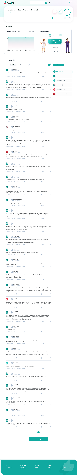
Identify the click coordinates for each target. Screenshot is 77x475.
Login (65, 2)
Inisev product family (67, 469)
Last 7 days (31, 31)
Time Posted (20, 64)
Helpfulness (13, 64)
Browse (51, 2)
